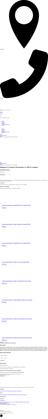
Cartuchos (3, 121)
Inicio (3, 128)
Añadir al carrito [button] (4, 245)
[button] (24, 408)
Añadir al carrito (2, 174)
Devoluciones (20, 394)
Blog (3, 398)
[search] (0, 110)
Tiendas (3, 125)
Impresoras (3, 123)
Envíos (17, 394)
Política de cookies (13, 394)
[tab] (2, 343)
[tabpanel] (24, 347)
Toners (3, 122)
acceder (3, 368)
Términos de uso (24, 394)
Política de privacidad (7, 394)
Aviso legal (2, 394)
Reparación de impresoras (6, 124)
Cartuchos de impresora (3, 135)
